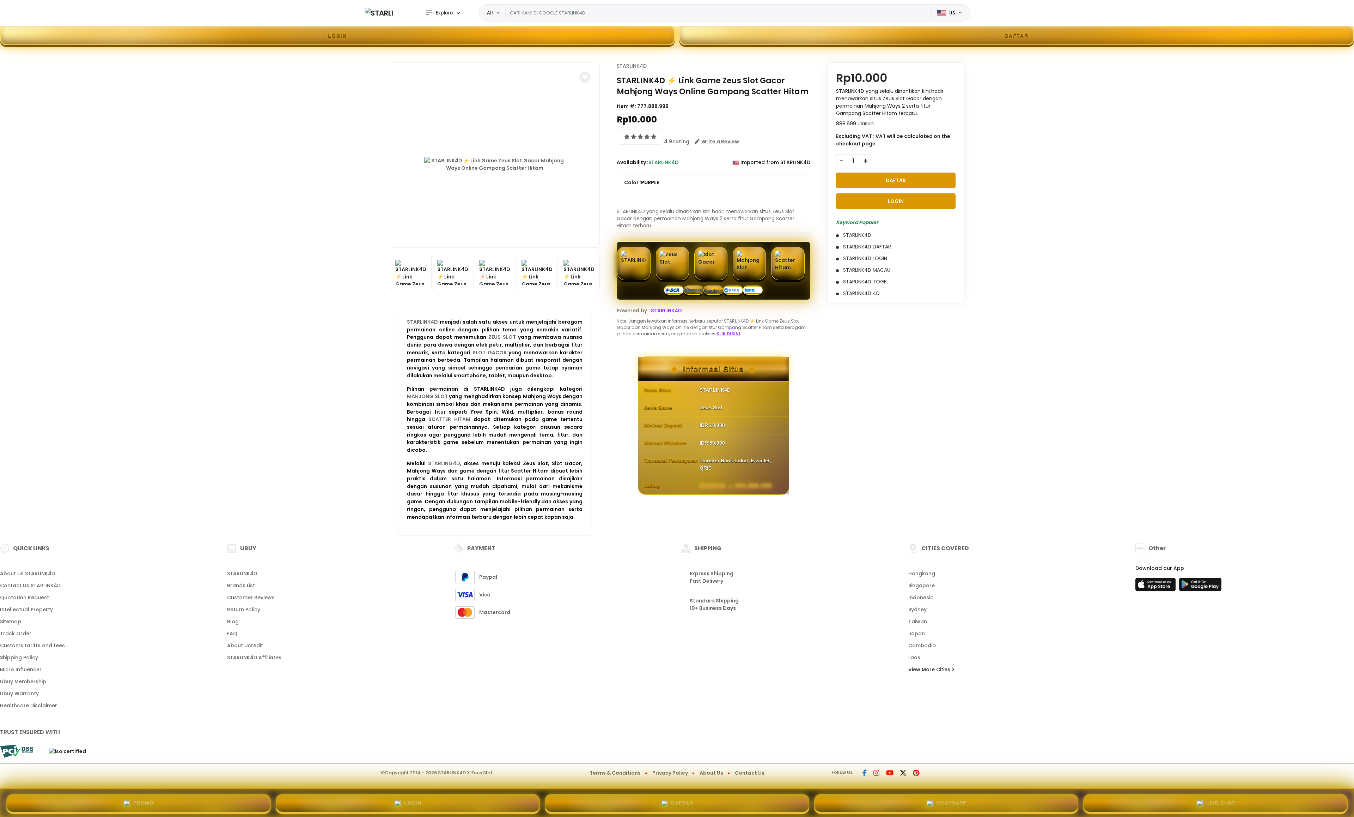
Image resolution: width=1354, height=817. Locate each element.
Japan (916, 633)
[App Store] (1156, 586)
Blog (233, 621)
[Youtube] (889, 773)
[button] (585, 77)
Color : (641, 182)
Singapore (921, 585)
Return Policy (243, 609)
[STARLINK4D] (379, 13)
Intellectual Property (26, 609)
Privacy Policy (670, 772)
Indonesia (921, 597)
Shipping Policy (19, 657)
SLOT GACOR (489, 352)
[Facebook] (865, 773)
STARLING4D (444, 463)
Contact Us (749, 772)
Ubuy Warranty (19, 693)
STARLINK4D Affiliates (254, 657)
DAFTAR (1017, 35)
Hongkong (921, 573)
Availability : (632, 162)
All (490, 13)
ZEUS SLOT (502, 337)
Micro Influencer (21, 669)
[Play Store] (1200, 586)
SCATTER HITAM (449, 419)
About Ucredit (245, 645)
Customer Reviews (251, 597)
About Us (711, 772)
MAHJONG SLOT (427, 396)
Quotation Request (24, 597)
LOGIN (337, 35)
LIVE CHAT (1220, 803)
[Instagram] (876, 773)
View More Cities (930, 669)
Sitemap (10, 621)
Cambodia (922, 645)
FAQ (232, 633)
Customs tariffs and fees (32, 645)
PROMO (143, 803)
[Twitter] (903, 773)
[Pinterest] (916, 773)
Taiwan (917, 621)
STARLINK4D (422, 321)
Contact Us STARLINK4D (30, 585)
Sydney (917, 609)
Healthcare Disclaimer (28, 705)
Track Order (15, 633)
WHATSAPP (951, 803)
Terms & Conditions (615, 772)
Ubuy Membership (23, 681)
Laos (914, 657)
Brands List (241, 585)
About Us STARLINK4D (27, 573)
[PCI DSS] (16, 751)
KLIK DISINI (728, 334)
